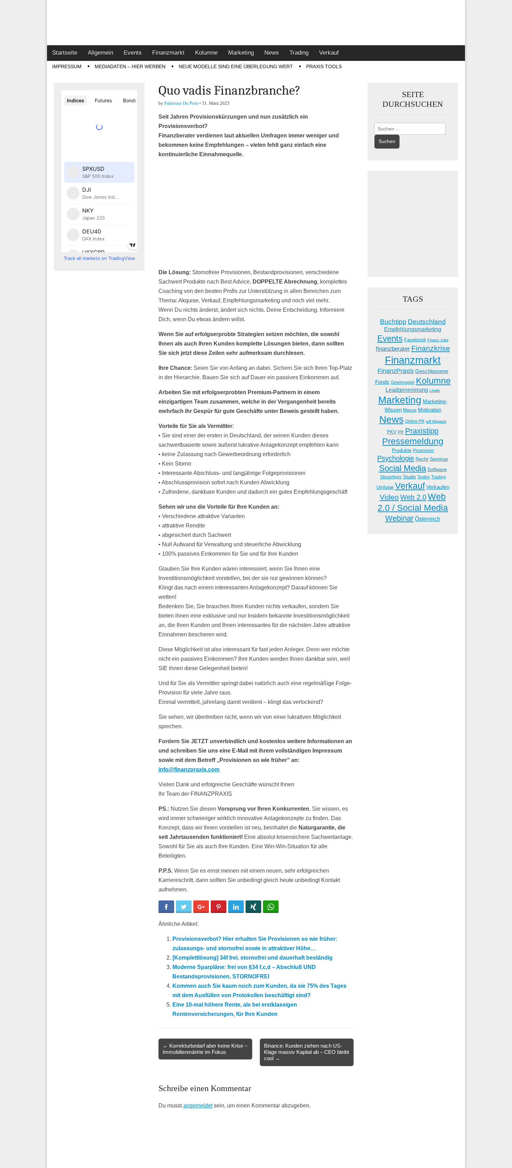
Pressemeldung (412, 441)
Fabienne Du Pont (181, 103)
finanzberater (393, 348)
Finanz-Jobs (438, 340)
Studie (409, 476)
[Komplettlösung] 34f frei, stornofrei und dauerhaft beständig (252, 958)
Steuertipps (391, 477)
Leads (434, 390)
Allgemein (100, 52)
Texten (423, 477)
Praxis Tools (324, 66)
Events (133, 52)
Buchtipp (393, 321)
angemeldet (197, 1106)
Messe (410, 410)
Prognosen (423, 450)
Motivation (429, 410)
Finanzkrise (430, 348)
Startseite (64, 52)
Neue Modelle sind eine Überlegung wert (236, 66)
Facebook (415, 339)
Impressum (67, 66)
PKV (391, 432)
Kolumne (206, 52)
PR (401, 432)
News (271, 52)
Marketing (241, 52)
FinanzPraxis (396, 370)
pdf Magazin (436, 421)
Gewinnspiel (402, 382)
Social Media (402, 468)
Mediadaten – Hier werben (130, 66)
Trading (299, 52)
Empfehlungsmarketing (412, 329)
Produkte (402, 450)
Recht (422, 459)
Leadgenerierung (407, 390)
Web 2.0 (413, 497)
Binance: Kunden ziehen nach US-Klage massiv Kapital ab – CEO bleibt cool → (306, 1052)
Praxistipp (422, 431)
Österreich (427, 519)
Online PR (415, 421)
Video (389, 497)
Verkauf (329, 52)
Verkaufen (437, 487)
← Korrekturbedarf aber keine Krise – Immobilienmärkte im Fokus (205, 1049)
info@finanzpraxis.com (188, 769)
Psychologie (395, 458)
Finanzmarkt (168, 52)
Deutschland (427, 321)
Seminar (439, 459)
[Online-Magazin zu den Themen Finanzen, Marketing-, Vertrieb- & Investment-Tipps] (256, 22)
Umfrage (385, 487)
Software (437, 469)
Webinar (399, 518)
